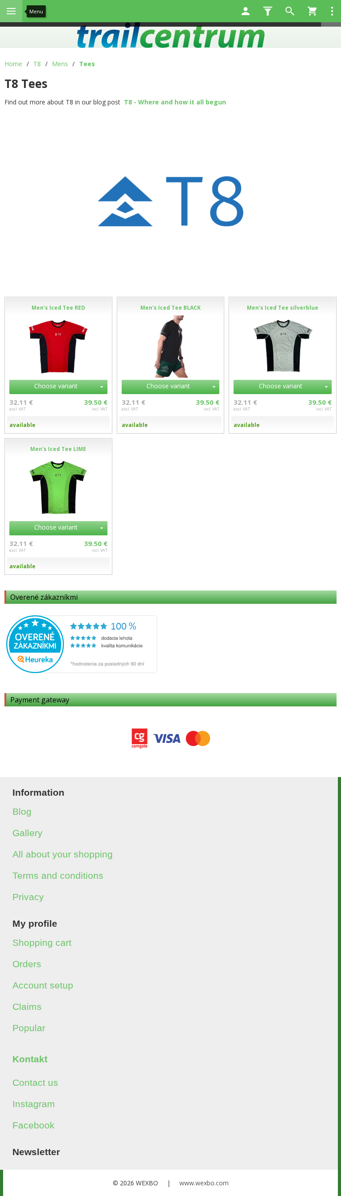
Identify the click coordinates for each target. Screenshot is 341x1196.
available (22, 425)
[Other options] (332, 11)
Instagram (33, 1104)
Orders (26, 964)
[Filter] (268, 11)
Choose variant (56, 386)
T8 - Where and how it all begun (175, 102)
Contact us (35, 1082)
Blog (22, 811)
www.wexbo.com (204, 1183)
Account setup (42, 985)
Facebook (33, 1125)
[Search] (290, 11)
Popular (28, 1028)
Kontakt (30, 1059)
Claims (27, 1006)
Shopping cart (41, 942)
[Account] (245, 11)
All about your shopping (62, 854)
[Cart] (312, 11)
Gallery (27, 833)
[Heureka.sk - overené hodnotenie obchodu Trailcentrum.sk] (81, 670)
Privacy (28, 897)
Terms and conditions (57, 875)
